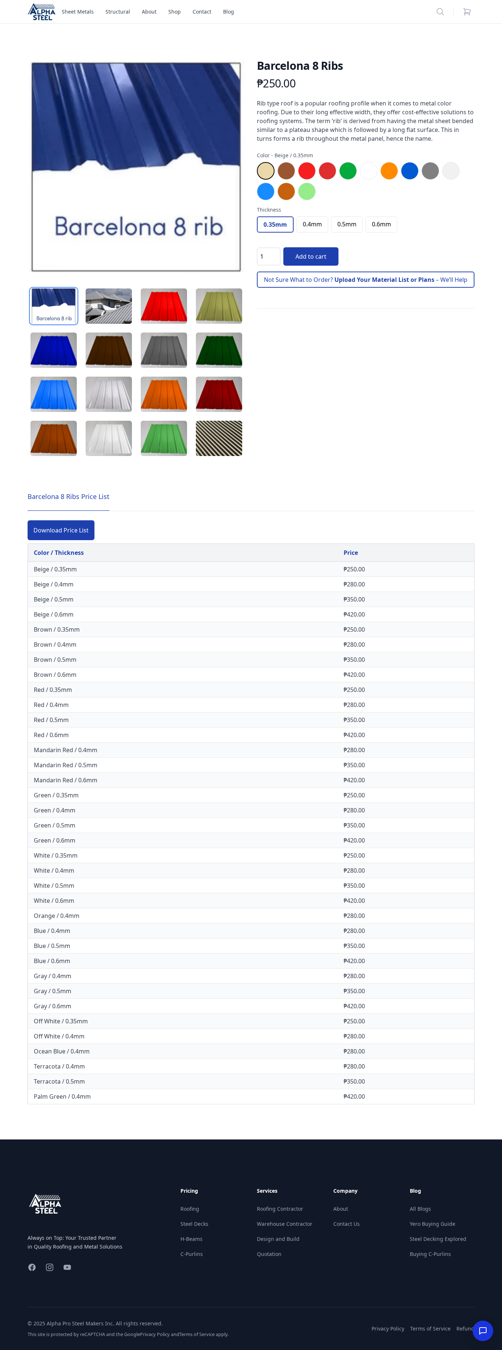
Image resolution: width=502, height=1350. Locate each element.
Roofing (189, 1208)
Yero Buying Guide (432, 1223)
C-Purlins (191, 1253)
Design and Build (278, 1238)
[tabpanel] (136, 168)
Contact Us (346, 1223)
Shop (174, 11)
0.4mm (312, 224)
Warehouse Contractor (284, 1223)
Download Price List (61, 530)
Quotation (269, 1253)
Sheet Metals (78, 11)
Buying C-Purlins (430, 1253)
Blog (228, 11)
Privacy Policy (155, 1334)
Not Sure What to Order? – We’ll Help (365, 280)
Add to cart (310, 256)
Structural (117, 11)
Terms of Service (197, 1334)
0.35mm (275, 224)
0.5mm (346, 224)
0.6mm (381, 224)
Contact (202, 11)
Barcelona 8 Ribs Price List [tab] (69, 496)
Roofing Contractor (280, 1208)
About (149, 11)
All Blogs (420, 1208)
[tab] (54, 306)
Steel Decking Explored (438, 1238)
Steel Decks (194, 1223)
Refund (465, 1328)
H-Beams (191, 1238)
